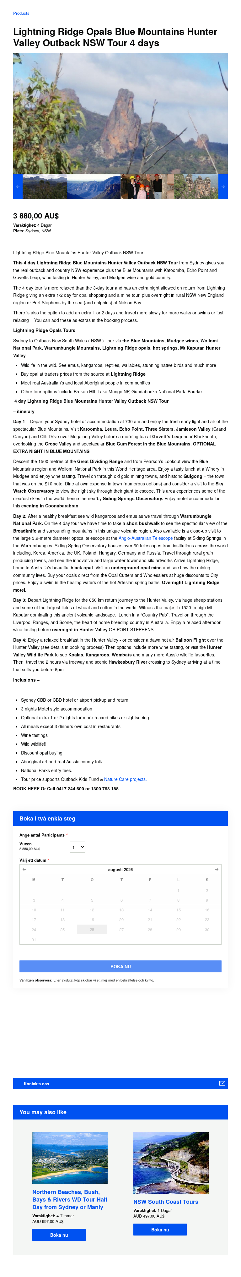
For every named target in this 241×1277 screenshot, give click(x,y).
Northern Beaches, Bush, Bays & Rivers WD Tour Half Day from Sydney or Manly (69, 1199)
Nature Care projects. (125, 779)
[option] (40, 186)
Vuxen (29, 846)
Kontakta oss (36, 1083)
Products (21, 13)
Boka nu (59, 1235)
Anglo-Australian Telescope (146, 538)
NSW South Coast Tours (165, 1201)
